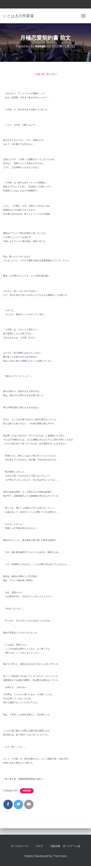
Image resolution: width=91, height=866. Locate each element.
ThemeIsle (60, 856)
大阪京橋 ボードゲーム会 (65, 846)
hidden (27, 791)
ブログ (39, 846)
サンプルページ (19, 846)
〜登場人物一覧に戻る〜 (45, 74)
